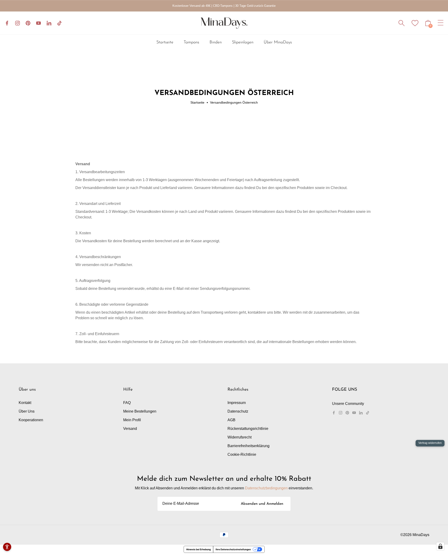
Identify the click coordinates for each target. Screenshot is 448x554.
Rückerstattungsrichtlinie (248, 429)
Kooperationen (31, 420)
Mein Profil (132, 420)
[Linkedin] (49, 23)
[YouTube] (38, 23)
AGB (231, 420)
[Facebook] (7, 23)
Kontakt (25, 403)
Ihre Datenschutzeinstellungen (233, 549)
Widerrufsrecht (240, 437)
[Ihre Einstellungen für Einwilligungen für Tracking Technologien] (440, 546)
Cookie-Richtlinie (242, 454)
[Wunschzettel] (415, 23)
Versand (130, 429)
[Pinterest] (28, 23)
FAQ (127, 403)
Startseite (197, 102)
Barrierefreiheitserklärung (249, 446)
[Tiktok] (59, 23)
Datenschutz (238, 411)
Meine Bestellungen (139, 411)
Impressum (237, 403)
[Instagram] (17, 23)
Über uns (27, 411)
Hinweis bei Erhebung (198, 549)
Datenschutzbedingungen (266, 488)
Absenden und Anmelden (262, 504)
